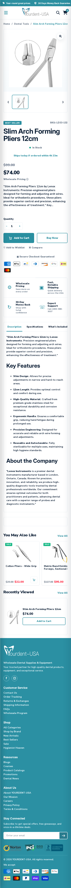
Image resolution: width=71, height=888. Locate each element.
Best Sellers (10, 739)
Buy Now (52, 238)
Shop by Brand (12, 731)
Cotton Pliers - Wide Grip (21, 566)
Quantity (8, 219)
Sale (6, 743)
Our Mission (10, 797)
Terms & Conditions (15, 809)
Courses (8, 766)
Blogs (6, 762)
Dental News (11, 778)
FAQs (6, 709)
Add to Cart (44, 621)
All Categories (12, 727)
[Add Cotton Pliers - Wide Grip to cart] (34, 579)
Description (14, 326)
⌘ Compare (36, 247)
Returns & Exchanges (16, 701)
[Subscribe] (63, 835)
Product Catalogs (13, 770)
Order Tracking (12, 696)
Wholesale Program (15, 713)
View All (63, 536)
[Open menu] (6, 13)
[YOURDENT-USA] (35, 13)
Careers (8, 801)
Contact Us (10, 692)
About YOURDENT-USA (17, 792)
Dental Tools (21, 24)
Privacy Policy (11, 805)
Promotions (10, 774)
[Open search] (58, 13)
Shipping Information (16, 705)
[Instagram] (14, 678)
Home (6, 24)
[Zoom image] (60, 36)
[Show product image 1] (20, 102)
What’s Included (57, 326)
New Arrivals (10, 735)
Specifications (35, 326)
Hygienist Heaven (13, 747)
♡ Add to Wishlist (14, 247)
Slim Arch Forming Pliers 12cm (42, 609)
